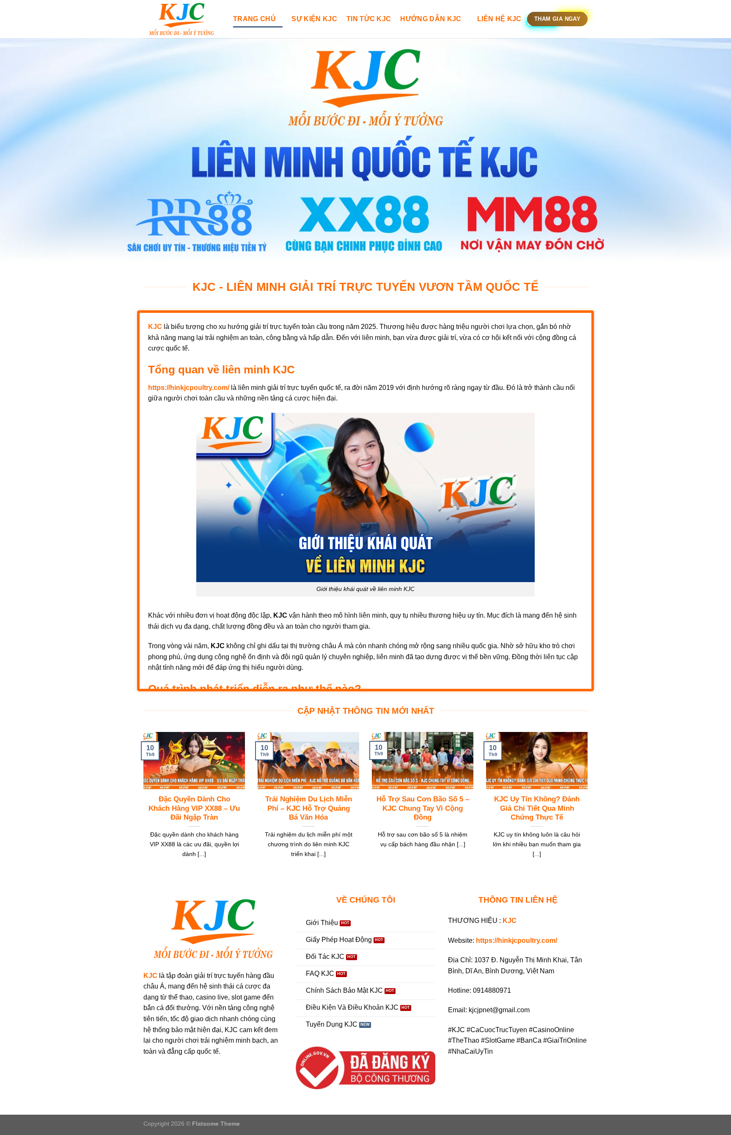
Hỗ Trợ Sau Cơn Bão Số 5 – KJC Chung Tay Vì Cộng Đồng (422, 808)
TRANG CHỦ (254, 18)
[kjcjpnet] (181, 19)
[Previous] (141, 805)
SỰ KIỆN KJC (314, 18)
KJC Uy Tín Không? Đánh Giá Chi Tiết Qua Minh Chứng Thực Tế (537, 808)
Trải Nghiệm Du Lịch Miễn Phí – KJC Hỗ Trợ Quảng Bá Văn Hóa (308, 808)
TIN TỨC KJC (368, 18)
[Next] (589, 805)
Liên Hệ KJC (499, 18)
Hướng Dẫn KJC (430, 18)
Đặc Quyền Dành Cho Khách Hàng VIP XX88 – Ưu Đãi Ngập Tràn (194, 808)
